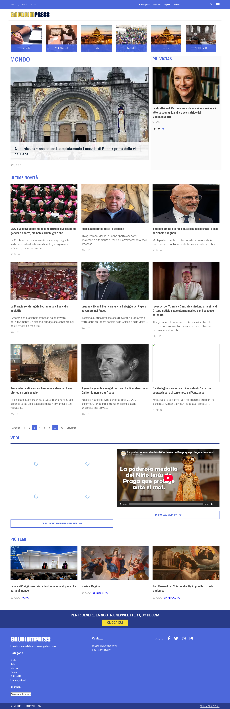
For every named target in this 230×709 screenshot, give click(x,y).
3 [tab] (163, 129)
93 (62, 427)
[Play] (120, 504)
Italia (13, 664)
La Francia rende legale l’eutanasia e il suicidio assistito (39, 308)
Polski (177, 4)
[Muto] (211, 504)
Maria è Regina (90, 586)
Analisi (14, 660)
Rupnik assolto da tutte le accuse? (102, 229)
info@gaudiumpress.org (104, 645)
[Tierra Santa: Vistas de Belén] (87, 496)
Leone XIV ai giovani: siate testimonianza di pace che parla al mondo (43, 588)
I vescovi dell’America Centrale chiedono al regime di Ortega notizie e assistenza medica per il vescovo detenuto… (185, 311)
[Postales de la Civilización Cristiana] (36, 463)
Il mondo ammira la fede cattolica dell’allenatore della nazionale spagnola (186, 231)
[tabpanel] (186, 95)
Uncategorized (18, 680)
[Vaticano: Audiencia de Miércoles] (87, 463)
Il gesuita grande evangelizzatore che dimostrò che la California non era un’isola (114, 390)
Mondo (14, 668)
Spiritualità (100, 593)
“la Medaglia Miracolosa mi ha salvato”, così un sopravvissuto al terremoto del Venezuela (182, 390)
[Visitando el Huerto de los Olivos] (36, 496)
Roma (25, 598)
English (167, 4)
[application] (168, 478)
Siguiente (71, 427)
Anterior (16, 427)
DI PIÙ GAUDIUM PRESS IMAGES (60, 523)
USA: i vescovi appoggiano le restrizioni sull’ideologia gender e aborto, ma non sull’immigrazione (44, 231)
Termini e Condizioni (209, 706)
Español (157, 4)
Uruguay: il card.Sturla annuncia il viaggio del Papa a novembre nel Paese (114, 308)
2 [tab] (159, 129)
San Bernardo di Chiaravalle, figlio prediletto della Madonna (183, 588)
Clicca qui (115, 622)
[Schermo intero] (216, 504)
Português (144, 4)
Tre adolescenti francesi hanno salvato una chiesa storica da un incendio (42, 390)
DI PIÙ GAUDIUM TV (166, 514)
